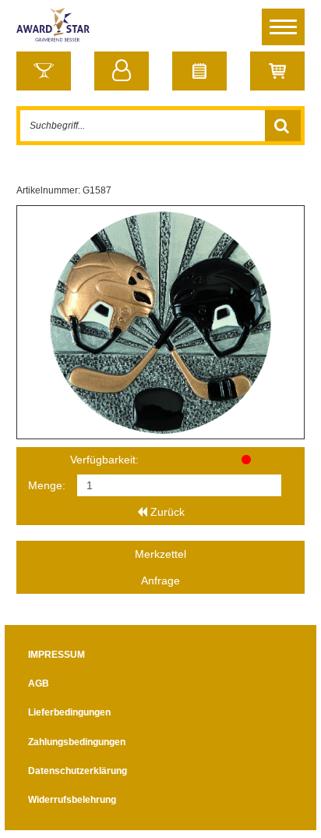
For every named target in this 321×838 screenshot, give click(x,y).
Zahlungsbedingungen (76, 742)
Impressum (56, 654)
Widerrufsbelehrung (72, 799)
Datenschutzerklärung (77, 770)
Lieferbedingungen (69, 712)
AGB (38, 683)
